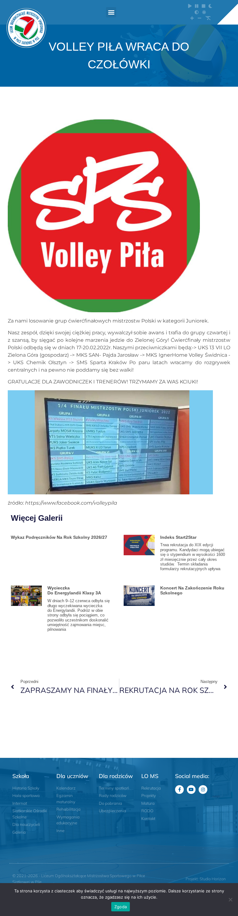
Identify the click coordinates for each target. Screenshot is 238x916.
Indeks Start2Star (178, 537)
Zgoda (120, 906)
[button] (111, 12)
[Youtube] (191, 789)
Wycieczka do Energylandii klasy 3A (74, 590)
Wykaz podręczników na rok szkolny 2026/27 (59, 537)
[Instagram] (203, 789)
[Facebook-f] (179, 789)
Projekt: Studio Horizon (206, 878)
